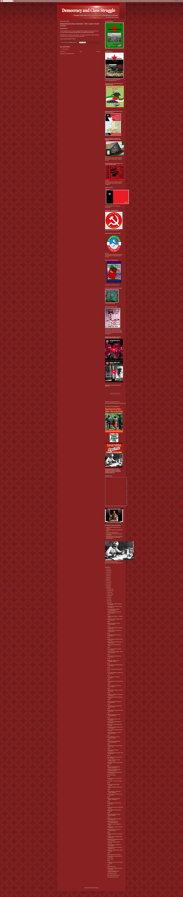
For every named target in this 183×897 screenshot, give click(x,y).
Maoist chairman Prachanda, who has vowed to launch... (114, 773)
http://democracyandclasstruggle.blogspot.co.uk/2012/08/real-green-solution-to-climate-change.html (114, 183)
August (108, 595)
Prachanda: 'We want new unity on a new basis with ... (114, 631)
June (108, 599)
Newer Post (62, 51)
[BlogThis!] (81, 42)
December (109, 588)
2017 (107, 572)
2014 (107, 577)
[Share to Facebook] (84, 42)
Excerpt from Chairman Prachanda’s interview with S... (114, 702)
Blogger (96, 887)
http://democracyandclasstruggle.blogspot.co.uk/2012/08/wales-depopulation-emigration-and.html (114, 159)
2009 (107, 585)
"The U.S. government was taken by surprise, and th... (114, 686)
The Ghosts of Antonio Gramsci (112, 532)
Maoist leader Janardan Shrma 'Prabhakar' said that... (113, 661)
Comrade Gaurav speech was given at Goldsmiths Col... (114, 848)
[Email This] (79, 42)
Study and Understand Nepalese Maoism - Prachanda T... (113, 767)
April (108, 602)
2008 (107, 587)
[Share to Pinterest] (85, 42)
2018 (107, 570)
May (108, 600)
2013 (107, 579)
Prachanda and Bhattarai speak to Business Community (113, 770)
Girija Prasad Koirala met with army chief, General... (114, 657)
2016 (107, 574)
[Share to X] (82, 42)
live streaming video (112, 401)
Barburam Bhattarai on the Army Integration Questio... (113, 737)
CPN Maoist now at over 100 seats (114, 854)
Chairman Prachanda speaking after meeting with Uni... (114, 612)
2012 (107, 580)
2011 (107, 582)
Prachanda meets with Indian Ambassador (113, 751)
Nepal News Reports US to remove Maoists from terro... (114, 733)
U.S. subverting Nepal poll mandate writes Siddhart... (114, 649)
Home (80, 51)
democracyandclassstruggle (111, 403)
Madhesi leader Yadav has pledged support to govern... (114, 819)
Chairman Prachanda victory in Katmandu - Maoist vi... (113, 871)
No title (108, 614)
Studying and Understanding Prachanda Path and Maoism (115, 840)
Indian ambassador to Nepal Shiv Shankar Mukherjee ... (113, 715)
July (108, 597)
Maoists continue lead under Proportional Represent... (112, 822)
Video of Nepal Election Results (113, 875)
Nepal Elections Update (111, 873)
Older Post (98, 51)
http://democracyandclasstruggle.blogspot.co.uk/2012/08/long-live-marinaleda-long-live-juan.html (114, 255)
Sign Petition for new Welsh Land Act (112, 284)
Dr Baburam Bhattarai (111, 774)
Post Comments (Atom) (69, 53)
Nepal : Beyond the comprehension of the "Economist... (114, 758)
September (109, 594)
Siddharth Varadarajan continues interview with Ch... (113, 624)
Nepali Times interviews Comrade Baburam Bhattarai (113, 815)
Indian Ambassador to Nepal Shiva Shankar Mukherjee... (114, 792)
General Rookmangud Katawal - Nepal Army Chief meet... (114, 652)
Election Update (110, 858)
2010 (107, 584)
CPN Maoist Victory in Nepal (112, 877)
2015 (107, 575)
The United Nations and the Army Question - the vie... (113, 760)
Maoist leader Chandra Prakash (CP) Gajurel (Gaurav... (114, 706)
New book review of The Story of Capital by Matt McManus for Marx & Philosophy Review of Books (114, 537)
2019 (107, 569)
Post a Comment (65, 49)
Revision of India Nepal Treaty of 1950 (114, 669)
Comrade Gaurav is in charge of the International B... (114, 845)
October (109, 592)
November (109, 590)
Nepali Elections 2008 (111, 866)
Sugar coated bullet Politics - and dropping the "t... (113, 719)
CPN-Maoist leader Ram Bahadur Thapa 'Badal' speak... (113, 742)
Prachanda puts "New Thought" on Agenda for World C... (114, 830)
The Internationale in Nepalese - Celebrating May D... (113, 610)
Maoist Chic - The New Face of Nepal (114, 780)
